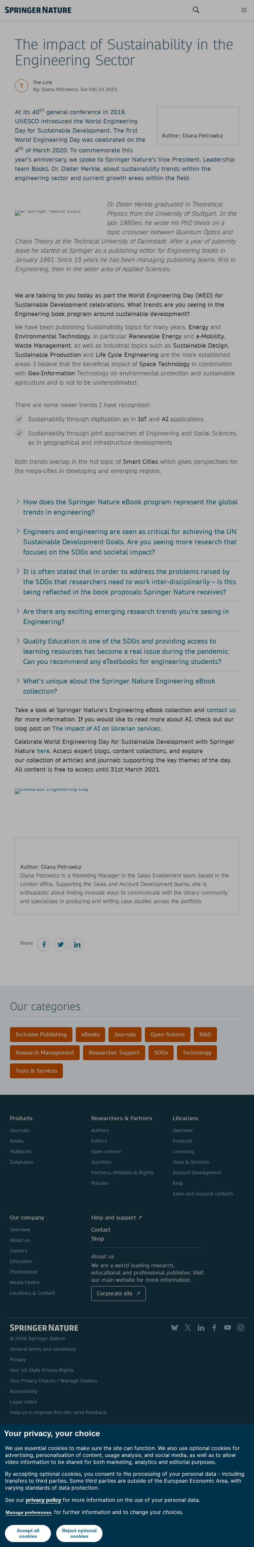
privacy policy (43, 1500)
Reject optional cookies (79, 1533)
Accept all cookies (28, 1533)
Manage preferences (29, 1512)
